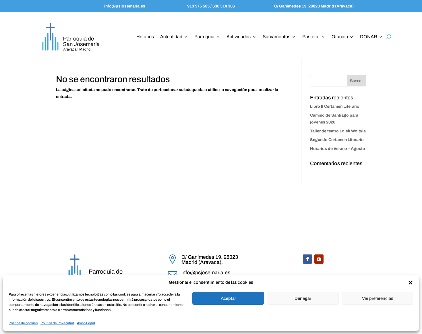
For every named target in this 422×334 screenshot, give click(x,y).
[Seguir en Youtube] (319, 259)
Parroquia (204, 36)
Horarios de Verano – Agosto (337, 148)
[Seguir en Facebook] (307, 259)
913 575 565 (198, 6)
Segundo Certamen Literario (337, 140)
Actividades (239, 36)
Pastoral (311, 36)
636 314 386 (223, 6)
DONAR (368, 36)
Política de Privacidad (57, 323)
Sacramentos (276, 36)
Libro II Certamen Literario (334, 106)
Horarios (145, 36)
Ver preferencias (377, 298)
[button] (410, 282)
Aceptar (228, 298)
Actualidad (171, 36)
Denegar (303, 298)
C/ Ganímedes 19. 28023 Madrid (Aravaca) (314, 6)
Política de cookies (23, 323)
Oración (340, 36)
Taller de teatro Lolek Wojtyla (338, 131)
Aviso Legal (86, 323)
